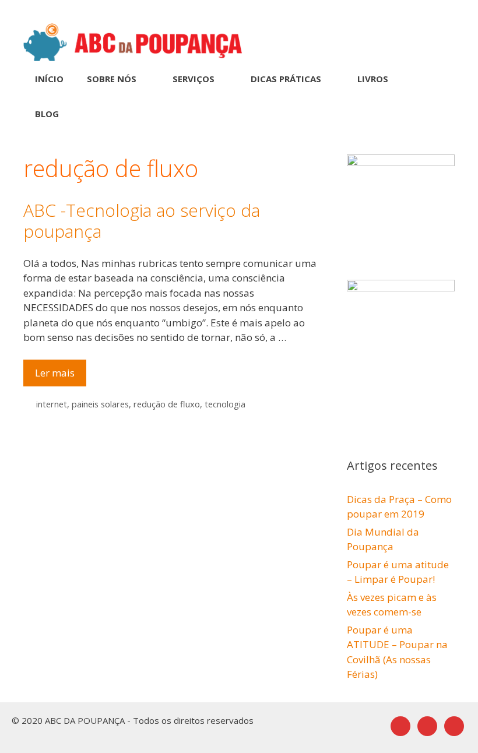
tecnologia (225, 404)
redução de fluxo (166, 404)
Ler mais (60, 375)
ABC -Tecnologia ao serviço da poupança (141, 220)
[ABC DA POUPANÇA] (132, 41)
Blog (47, 113)
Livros (372, 79)
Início (49, 79)
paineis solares (100, 404)
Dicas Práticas (286, 79)
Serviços (194, 79)
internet (51, 404)
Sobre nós (111, 79)
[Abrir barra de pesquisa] (437, 113)
